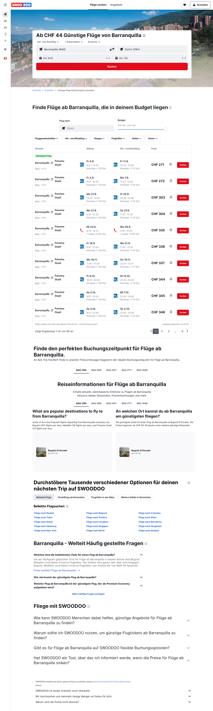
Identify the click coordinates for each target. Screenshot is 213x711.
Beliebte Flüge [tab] (43, 497)
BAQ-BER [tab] (96, 370)
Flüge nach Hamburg (45, 526)
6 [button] (182, 331)
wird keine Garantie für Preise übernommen (112, 681)
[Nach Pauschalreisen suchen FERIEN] (5, 34)
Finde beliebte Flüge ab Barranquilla (55, 570)
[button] (5, 4)
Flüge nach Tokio (43, 517)
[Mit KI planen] (5, 40)
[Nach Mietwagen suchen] (5, 27)
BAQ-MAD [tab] (142, 370)
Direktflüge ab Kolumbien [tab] (71, 497)
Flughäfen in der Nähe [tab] (102, 497)
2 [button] (162, 331)
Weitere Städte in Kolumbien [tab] (136, 497)
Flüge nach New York (45, 530)
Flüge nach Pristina (96, 517)
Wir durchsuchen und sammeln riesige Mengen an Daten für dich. (74, 696)
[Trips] (5, 49)
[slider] (165, 129)
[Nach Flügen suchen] (5, 14)
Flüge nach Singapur (97, 526)
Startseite (36, 90)
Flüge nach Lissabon (97, 521)
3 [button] (168, 331)
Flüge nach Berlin (95, 530)
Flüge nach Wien (147, 517)
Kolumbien (49, 90)
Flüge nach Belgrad (96, 513)
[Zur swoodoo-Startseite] (21, 5)
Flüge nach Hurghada (150, 526)
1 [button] (155, 331)
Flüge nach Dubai (43, 521)
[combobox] (48, 41)
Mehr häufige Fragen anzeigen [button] (88, 594)
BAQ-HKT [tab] (111, 370)
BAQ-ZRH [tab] (81, 370)
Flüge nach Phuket (44, 513)
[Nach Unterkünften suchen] (5, 21)
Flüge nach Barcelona (150, 521)
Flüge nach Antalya (149, 530)
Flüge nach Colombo (150, 513)
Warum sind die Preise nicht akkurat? (57, 702)
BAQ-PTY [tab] (127, 370)
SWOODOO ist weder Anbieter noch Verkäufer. (63, 690)
